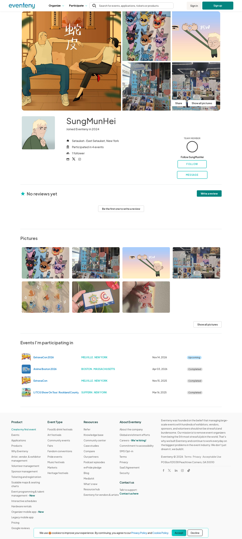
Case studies (91, 445)
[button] (56, 5)
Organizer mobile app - (27, 511)
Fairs (50, 445)
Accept (179, 532)
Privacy (124, 462)
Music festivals (55, 462)
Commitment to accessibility (137, 445)
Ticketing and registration (26, 476)
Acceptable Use (211, 456)
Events (15, 434)
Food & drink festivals (59, 429)
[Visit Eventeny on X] (169, 470)
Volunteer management (25, 465)
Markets (52, 467)
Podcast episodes (94, 462)
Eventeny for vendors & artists (101, 494)
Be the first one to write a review (121, 208)
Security (125, 473)
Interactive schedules (24, 500)
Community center (95, 440)
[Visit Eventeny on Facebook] (163, 470)
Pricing (15, 522)
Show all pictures (202, 103)
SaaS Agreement (130, 467)
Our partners (91, 456)
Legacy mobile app (22, 517)
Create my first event (23, 429)
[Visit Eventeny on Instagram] (182, 470)
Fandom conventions (59, 451)
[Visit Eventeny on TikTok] (188, 470)
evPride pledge (93, 467)
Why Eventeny (19, 451)
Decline (195, 532)
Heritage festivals (57, 473)
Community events (58, 440)
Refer (87, 429)
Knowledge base (93, 434)
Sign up (217, 5)
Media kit (89, 478)
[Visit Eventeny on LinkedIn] (176, 470)
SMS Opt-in (126, 451)
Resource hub (92, 489)
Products (16, 445)
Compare (89, 451)
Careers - (133, 440)
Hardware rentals (21, 506)
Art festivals (54, 434)
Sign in (194, 5)
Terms (123, 456)
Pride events (54, 456)
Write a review (209, 193)
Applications (18, 440)
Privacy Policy (139, 532)
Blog (86, 473)
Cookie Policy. (160, 532)
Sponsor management (24, 471)
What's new (90, 483)
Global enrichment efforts (135, 434)
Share (178, 103)
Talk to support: (129, 491)
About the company (131, 429)
